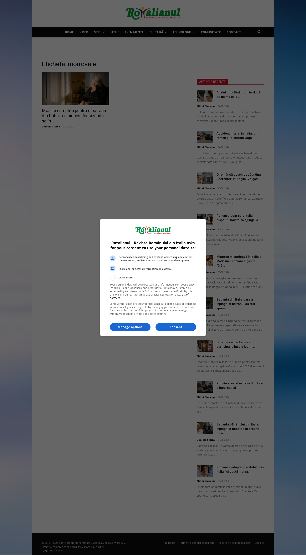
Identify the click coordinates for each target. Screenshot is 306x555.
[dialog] (153, 277)
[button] (153, 278)
